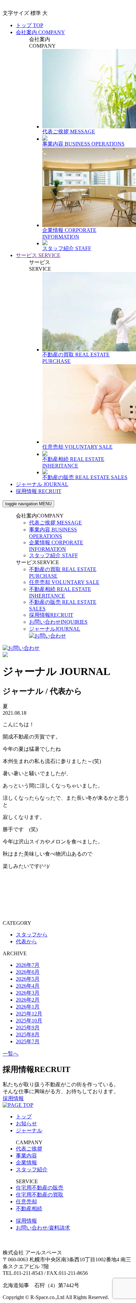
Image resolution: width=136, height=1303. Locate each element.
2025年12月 (29, 1013)
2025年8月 (28, 1034)
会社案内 (40, 32)
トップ (29, 25)
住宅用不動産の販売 (39, 1188)
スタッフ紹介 (53, 555)
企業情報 (26, 1162)
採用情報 (38, 491)
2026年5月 (28, 979)
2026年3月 (28, 993)
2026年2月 (28, 1000)
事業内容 (26, 1155)
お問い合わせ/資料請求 (43, 1228)
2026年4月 (28, 986)
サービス (38, 255)
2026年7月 (28, 965)
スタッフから (32, 934)
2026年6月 (28, 972)
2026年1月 (28, 1007)
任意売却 (64, 582)
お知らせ (26, 1123)
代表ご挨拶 (55, 522)
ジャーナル (42, 484)
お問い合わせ (58, 622)
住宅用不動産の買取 (39, 1194)
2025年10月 (29, 1020)
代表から (26, 941)
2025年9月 (28, 1027)
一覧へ (10, 1053)
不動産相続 (29, 1208)
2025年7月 (28, 1041)
